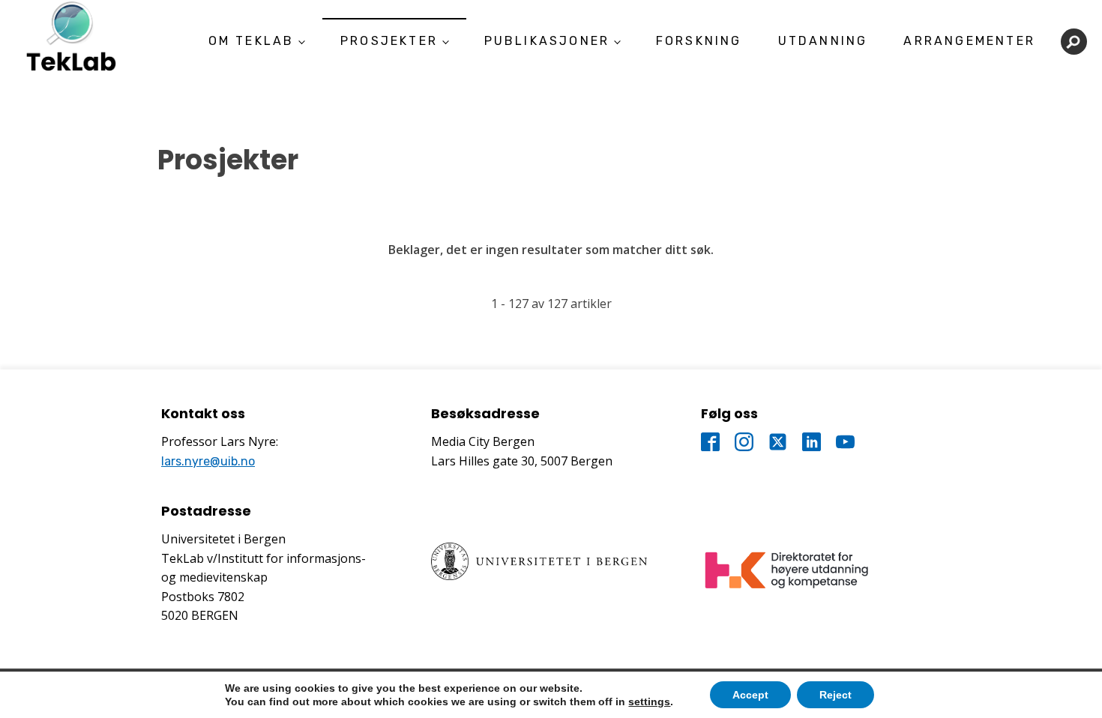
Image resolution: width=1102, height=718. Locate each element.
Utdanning (823, 41)
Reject (835, 695)
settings (649, 702)
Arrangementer (969, 41)
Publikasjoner (547, 41)
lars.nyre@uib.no (208, 461)
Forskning (699, 41)
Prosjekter (389, 41)
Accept (750, 695)
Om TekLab (251, 41)
